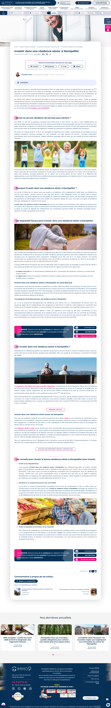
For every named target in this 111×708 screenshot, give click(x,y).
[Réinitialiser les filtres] (106, 13)
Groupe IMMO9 (94, 668)
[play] (47, 54)
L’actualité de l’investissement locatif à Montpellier (48, 46)
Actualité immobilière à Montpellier (27, 46)
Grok (63, 66)
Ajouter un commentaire (27, 581)
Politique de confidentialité (94, 671)
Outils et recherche (104, 8)
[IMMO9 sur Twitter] (19, 688)
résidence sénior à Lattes (26, 428)
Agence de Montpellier (77, 8)
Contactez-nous (83, 2)
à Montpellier (18, 8)
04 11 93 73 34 (90, 332)
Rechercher (98, 13)
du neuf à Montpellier (91, 8)
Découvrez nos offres (88, 336)
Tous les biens (35, 13)
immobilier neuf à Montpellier (39, 108)
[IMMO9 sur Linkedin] (30, 688)
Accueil (16, 46)
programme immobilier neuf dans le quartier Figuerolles (35, 386)
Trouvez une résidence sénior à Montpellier (55, 449)
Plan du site (95, 679)
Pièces (70, 13)
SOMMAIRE (24, 82)
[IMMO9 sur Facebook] (13, 688)
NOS (108, 28)
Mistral (76, 66)
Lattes (66, 418)
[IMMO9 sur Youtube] (24, 688)
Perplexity (50, 66)
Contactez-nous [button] (90, 698)
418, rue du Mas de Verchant (65, 3)
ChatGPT (34, 66)
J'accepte (97, 706)
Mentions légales (93, 676)
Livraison (83, 13)
